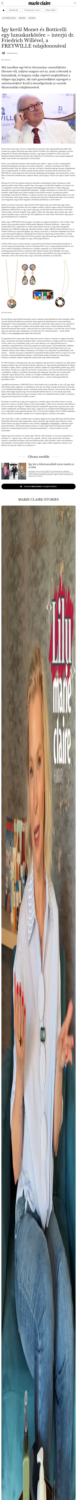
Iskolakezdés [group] (13, 10)
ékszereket (41, 188)
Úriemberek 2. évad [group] (31, 10)
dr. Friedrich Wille (9, 18)
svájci (18, 423)
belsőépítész (45, 423)
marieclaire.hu (12, 53)
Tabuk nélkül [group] (50, 10)
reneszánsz (16, 333)
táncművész (55, 423)
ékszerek (22, 18)
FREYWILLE (32, 18)
